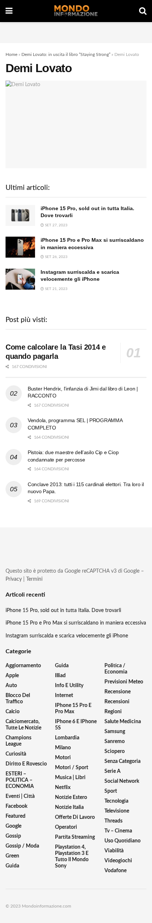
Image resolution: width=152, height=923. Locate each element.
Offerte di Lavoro (75, 817)
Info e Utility (69, 685)
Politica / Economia (115, 669)
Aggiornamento (23, 665)
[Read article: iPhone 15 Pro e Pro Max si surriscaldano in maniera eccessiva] (20, 247)
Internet (64, 695)
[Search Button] (142, 11)
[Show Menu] (9, 11)
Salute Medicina (122, 721)
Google (13, 826)
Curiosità (16, 754)
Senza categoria (122, 761)
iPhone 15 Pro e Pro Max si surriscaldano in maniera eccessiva (76, 623)
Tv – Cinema (118, 831)
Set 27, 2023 (56, 225)
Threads (113, 821)
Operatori (66, 827)
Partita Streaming (75, 837)
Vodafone (115, 870)
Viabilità (114, 850)
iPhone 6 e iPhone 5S (76, 725)
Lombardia (67, 737)
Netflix (62, 787)
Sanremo (114, 741)
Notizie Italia (69, 807)
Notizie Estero (71, 797)
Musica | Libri (70, 777)
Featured (15, 816)
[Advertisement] (76, 31)
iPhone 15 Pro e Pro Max (73, 708)
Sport (110, 791)
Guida (12, 866)
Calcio (13, 711)
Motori (63, 757)
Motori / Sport (71, 767)
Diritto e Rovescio (26, 764)
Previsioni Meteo (123, 682)
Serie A (112, 771)
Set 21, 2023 (56, 289)
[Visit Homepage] (76, 11)
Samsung (114, 731)
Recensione (117, 691)
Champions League (18, 741)
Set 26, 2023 (56, 257)
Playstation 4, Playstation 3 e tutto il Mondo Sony (72, 857)
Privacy (14, 579)
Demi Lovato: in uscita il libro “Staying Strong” (65, 54)
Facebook (16, 806)
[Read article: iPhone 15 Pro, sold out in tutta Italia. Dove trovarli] (20, 215)
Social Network (121, 781)
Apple (12, 675)
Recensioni (116, 701)
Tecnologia (116, 801)
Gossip (13, 836)
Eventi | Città (20, 796)
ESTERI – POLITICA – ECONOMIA (20, 780)
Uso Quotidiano (122, 841)
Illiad (60, 675)
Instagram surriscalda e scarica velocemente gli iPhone (67, 636)
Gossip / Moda (22, 846)
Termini (34, 579)
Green (12, 856)
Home (11, 54)
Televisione (116, 811)
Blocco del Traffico (18, 698)
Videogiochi (118, 860)
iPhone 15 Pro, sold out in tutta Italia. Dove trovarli (63, 610)
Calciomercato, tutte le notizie (23, 725)
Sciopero (114, 751)
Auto (11, 685)
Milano (63, 747)
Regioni (113, 711)
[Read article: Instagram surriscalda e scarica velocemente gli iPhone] (20, 279)
